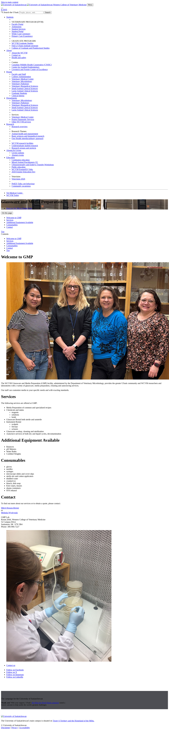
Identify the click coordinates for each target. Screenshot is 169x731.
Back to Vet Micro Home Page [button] (19, 208)
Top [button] (2, 232)
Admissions (16, 27)
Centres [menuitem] (15, 62)
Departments (11, 98)
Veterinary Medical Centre (23, 79)
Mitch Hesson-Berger (10, 508)
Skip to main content (9, 2)
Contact (9, 227)
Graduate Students (19, 93)
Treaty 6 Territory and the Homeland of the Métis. (73, 721)
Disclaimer (5, 728)
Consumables (12, 225)
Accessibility (24, 728)
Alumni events (18, 155)
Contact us (16, 55)
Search (47, 12)
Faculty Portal (17, 24)
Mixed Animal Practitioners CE (25, 162)
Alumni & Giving (13, 150)
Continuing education (21, 160)
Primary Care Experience (22, 36)
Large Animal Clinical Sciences (25, 91)
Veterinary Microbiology (22, 81)
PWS (4, 10)
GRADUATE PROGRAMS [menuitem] (24, 41)
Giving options (18, 153)
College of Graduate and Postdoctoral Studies (31, 48)
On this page (7, 213)
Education (10, 157)
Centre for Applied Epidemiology (25, 67)
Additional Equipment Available (19, 222)
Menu (90, 5)
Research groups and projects (24, 148)
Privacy (14, 728)
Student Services (18, 29)
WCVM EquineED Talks (22, 169)
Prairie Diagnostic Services (23, 119)
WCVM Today (12, 195)
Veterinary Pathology (20, 84)
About (9, 50)
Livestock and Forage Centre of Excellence (30, 69)
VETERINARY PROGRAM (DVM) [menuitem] (27, 22)
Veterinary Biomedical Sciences (25, 86)
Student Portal (17, 31)
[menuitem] (87, 32)
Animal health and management (25, 134)
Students (9, 17)
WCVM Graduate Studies (22, 43)
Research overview (20, 126)
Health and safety (19, 57)
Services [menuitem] (15, 115)
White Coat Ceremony (21, 34)
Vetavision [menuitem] (16, 176)
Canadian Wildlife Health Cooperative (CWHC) (32, 65)
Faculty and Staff (19, 74)
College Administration (21, 76)
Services (9, 220)
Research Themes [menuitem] (19, 131)
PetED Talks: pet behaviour (23, 184)
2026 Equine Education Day (23, 172)
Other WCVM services (21, 122)
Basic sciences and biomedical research (28, 136)
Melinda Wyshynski (9, 513)
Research (10, 124)
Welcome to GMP (13, 218)
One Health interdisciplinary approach (27, 138)
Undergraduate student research (25, 145)
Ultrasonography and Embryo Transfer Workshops (33, 165)
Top (8, 250)
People (9, 72)
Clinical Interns (18, 96)
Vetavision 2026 (18, 179)
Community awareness (21, 186)
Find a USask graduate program (25, 46)
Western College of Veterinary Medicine (69, 5)
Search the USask (11, 12)
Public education (18, 167)
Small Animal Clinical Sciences (25, 88)
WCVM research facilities (22, 143)
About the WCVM (19, 53)
